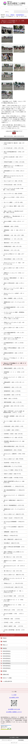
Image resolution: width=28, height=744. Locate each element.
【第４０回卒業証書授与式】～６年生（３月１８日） (13, 152)
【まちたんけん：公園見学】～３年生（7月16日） (14, 454)
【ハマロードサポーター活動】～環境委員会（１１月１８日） (13, 313)
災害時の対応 (6, 674)
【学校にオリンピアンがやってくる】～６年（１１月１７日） (13, 323)
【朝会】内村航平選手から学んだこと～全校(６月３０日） (13, 482)
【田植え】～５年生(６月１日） (10, 535)
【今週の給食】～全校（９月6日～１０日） (13, 426)
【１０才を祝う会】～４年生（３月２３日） (13, 148)
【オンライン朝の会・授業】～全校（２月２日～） (13, 206)
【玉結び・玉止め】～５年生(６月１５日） (13, 517)
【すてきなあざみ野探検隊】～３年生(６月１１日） (14, 522)
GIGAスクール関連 (7, 678)
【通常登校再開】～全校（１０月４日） (12, 402)
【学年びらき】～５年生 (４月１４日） (13, 609)
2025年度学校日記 (7, 653)
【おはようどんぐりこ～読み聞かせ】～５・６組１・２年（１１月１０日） (13, 338)
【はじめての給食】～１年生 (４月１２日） (13, 614)
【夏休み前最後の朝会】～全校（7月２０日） (14, 446)
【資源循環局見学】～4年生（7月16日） (12, 450)
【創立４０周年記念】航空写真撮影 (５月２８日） (14, 547)
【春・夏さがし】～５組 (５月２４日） (13, 557)
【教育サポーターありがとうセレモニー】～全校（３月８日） (13, 176)
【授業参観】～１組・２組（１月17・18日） (14, 235)
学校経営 (5, 641)
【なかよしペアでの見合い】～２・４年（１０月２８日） (13, 358)
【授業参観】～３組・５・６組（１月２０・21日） (14, 231)
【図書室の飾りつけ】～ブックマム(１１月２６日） (14, 302)
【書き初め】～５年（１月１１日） (11, 250)
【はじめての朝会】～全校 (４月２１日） (14, 596)
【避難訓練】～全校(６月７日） (10, 531)
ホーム (7, 11)
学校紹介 (5, 638)
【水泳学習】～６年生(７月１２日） (11, 462)
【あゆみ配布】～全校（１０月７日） (12, 394)
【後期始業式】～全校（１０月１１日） (12, 387)
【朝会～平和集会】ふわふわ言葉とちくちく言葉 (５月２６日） (13, 552)
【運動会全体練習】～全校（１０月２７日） (13, 368)
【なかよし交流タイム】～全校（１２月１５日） (13, 268)
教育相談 (5, 671)
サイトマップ (14, 742)
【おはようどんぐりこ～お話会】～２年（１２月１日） (13, 294)
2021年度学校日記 (20, 14)
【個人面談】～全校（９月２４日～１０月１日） (13, 406)
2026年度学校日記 (7, 651)
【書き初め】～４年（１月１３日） (11, 242)
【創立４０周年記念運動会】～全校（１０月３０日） (13, 348)
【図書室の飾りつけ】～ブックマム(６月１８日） (14, 510)
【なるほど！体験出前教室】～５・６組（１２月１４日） (13, 278)
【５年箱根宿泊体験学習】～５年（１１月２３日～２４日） (13, 308)
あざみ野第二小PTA (14, 697)
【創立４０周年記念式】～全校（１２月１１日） (13, 283)
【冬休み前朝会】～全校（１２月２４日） (13, 259)
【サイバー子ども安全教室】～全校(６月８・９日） (14, 527)
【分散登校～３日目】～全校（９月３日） (13, 433)
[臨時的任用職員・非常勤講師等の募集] (6, 729)
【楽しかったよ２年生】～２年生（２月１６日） (13, 198)
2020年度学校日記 (7, 665)
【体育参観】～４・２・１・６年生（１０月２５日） (13, 372)
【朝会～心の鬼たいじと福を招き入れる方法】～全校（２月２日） (13, 212)
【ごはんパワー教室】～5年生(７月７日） (13, 470)
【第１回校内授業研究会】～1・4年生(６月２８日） (14, 490)
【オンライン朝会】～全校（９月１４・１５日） (13, 422)
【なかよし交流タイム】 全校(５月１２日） (14, 574)
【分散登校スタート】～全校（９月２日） (13, 437)
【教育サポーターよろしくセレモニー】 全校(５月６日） (13, 579)
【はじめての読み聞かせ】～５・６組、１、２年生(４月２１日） (13, 591)
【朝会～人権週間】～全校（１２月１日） (13, 298)
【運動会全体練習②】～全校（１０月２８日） (13, 353)
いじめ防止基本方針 (7, 681)
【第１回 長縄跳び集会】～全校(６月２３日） (13, 501)
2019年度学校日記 (7, 668)
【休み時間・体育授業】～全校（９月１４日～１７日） (13, 417)
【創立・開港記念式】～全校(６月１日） (13, 539)
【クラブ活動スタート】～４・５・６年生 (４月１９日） (14, 600)
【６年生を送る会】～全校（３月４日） (12, 184)
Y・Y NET (14, 694)
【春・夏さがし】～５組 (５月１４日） (13, 570)
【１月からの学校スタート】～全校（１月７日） (13, 254)
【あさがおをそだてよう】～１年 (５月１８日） (14, 566)
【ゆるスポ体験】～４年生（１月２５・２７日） (13, 222)
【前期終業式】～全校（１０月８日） (12, 391)
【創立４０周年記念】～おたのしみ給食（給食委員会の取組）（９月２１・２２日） (13, 411)
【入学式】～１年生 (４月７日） (11, 622)
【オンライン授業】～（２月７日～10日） (13, 202)
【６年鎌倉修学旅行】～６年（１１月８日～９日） (13, 343)
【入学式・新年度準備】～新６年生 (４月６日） (14, 630)
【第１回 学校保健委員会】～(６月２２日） (14, 505)
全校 (14, 133)
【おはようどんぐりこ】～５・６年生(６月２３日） (14, 496)
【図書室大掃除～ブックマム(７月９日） (13, 466)
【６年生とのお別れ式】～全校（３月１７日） (13, 157)
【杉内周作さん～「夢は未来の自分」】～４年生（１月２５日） (13, 217)
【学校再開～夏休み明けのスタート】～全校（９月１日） (13, 442)
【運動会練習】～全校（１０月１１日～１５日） (13, 383)
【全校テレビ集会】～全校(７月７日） (12, 473)
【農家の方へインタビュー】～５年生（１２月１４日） (13, 273)
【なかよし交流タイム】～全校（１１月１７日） (13, 328)
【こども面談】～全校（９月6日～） (12, 430)
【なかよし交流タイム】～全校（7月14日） (13, 458)
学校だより (5, 644)
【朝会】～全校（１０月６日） (10, 398)
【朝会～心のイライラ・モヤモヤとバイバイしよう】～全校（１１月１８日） (13, 318)
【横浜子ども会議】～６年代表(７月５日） (13, 477)
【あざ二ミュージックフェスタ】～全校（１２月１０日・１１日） (13, 289)
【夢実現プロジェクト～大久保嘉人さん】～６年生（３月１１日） (13, 166)
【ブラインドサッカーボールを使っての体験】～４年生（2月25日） (13, 189)
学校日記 (12, 14)
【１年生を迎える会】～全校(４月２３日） (13, 587)
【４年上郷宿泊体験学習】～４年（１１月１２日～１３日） (13, 333)
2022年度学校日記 (7, 660)
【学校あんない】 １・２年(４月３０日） (13, 583)
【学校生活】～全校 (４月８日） (11, 618)
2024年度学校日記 (7, 656)
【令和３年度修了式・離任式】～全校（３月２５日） (13, 143)
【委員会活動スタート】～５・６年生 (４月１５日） (14, 605)
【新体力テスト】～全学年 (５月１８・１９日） (14, 561)
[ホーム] (14, 3)
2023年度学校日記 (7, 658)
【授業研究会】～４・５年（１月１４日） (13, 239)
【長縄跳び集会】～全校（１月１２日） (12, 246)
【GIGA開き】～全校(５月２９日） (11, 543)
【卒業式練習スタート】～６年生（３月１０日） (13, 171)
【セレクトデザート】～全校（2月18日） (13, 193)
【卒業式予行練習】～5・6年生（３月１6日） (14, 162)
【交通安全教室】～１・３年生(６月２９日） (14, 486)
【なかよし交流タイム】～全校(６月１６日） (14, 514)
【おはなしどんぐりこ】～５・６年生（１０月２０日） (13, 378)
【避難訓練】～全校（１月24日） (11, 226)
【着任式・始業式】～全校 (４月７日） (13, 626)
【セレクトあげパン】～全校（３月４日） (13, 181)
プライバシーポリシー (7, 740)
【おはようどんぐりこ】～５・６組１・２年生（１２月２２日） (13, 263)
